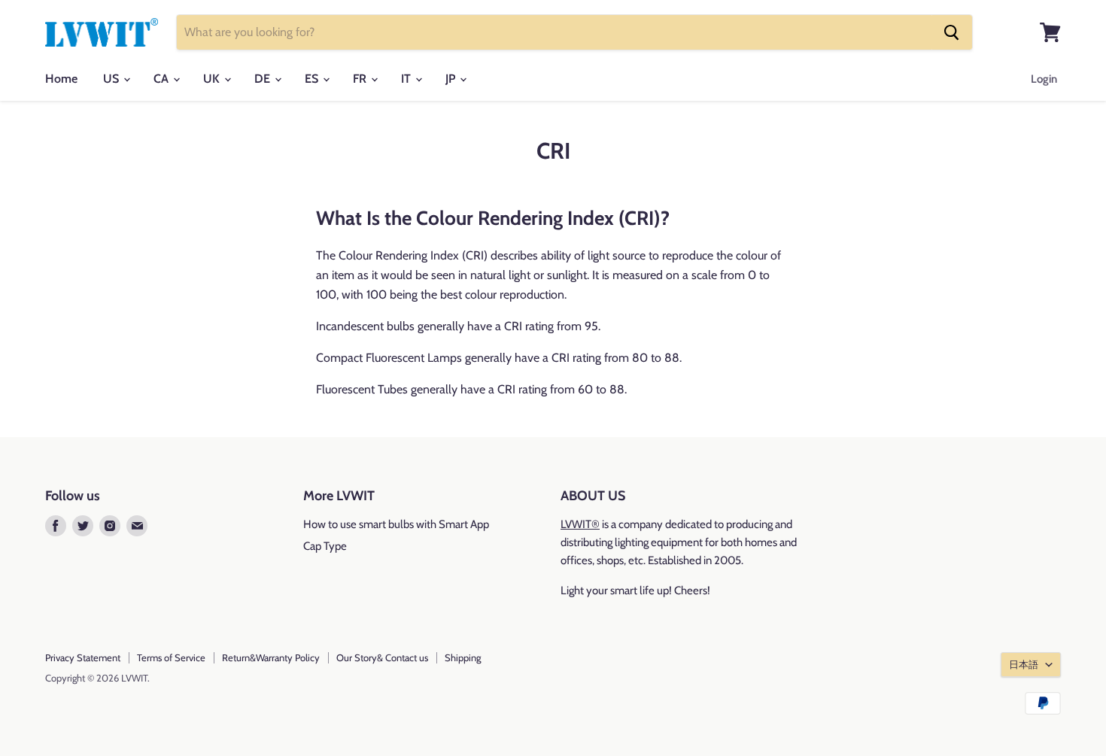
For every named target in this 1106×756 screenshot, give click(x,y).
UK (213, 78)
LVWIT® (580, 524)
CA (162, 78)
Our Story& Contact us (382, 657)
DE (263, 78)
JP (451, 78)
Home (61, 78)
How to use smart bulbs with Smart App (396, 524)
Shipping (463, 657)
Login (1044, 79)
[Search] (951, 32)
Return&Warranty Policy (271, 657)
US (112, 78)
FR (361, 78)
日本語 (1023, 664)
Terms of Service (171, 657)
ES (313, 78)
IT (407, 78)
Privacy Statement (82, 657)
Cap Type (325, 546)
